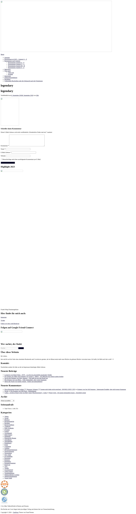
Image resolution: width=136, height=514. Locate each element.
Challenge (7, 426)
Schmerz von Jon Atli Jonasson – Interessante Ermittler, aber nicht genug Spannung (101, 389)
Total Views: (8, 408)
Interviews (7, 69)
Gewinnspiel (8, 433)
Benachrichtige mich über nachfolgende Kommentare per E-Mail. (22, 159)
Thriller (6, 468)
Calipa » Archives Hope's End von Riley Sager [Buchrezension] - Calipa (25, 393)
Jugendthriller (8, 441)
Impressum (7, 76)
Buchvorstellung (9, 425)
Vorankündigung (9, 473)
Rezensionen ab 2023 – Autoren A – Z (15, 59)
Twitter (3, 320)
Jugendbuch (7, 440)
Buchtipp (7, 423)
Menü (2, 54)
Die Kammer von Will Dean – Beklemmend (23, 391)
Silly (37, 95)
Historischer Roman (10, 438)
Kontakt (10, 74)
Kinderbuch (7, 443)
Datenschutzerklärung (10, 77)
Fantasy (6, 431)
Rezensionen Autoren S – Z (16, 67)
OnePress (16, 512)
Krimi (6, 445)
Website (3, 156)
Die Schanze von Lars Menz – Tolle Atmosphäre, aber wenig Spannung (25, 380)
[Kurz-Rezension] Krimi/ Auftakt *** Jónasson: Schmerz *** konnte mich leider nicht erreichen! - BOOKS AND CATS (39, 389)
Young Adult (8, 478)
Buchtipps (7, 79)
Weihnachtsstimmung (10, 476)
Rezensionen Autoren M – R (16, 66)
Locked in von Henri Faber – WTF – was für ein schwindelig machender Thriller (28, 375)
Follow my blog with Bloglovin (10, 323)
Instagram (3, 317)
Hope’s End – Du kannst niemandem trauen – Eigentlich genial (67, 393)
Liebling (6, 448)
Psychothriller (8, 456)
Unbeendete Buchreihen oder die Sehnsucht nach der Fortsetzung (23, 81)
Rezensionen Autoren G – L (16, 64)
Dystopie (7, 430)
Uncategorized (8, 470)
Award (6, 418)
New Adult (7, 455)
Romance (7, 460)
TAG (5, 466)
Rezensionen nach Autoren (12, 61)
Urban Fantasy (8, 471)
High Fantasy (8, 435)
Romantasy (7, 461)
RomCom (7, 465)
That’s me (11, 72)
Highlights (7, 436)
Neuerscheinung (9, 451)
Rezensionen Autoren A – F (16, 62)
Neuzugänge (8, 453)
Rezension (7, 458)
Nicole (6, 391)
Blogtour (7, 420)
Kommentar (5, 146)
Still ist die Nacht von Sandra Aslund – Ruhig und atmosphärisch (23, 381)
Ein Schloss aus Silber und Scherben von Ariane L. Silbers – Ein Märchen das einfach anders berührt (33, 376)
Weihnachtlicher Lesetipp (11, 475)
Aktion (6, 416)
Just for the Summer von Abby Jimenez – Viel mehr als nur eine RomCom (26, 378)
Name (3, 149)
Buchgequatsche (9, 421)
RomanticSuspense (10, 463)
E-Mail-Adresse (6, 152)
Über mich (7, 71)
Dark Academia (9, 428)
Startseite (7, 57)
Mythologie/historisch (10, 450)
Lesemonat (7, 446)
